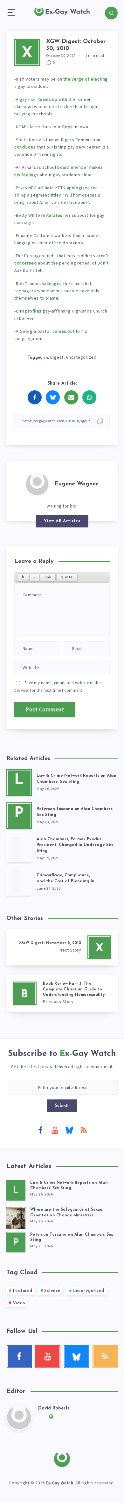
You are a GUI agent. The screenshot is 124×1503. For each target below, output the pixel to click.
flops (67, 127)
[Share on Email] (71, 397)
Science (52, 1290)
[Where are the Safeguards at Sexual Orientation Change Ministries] (15, 1217)
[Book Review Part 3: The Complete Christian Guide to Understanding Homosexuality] (62, 993)
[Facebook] (40, 1130)
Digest (57, 357)
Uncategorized (81, 357)
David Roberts (54, 1408)
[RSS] (84, 1130)
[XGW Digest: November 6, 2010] (62, 947)
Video (19, 1303)
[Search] (111, 13)
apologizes (78, 188)
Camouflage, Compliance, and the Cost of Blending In (65, 878)
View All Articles (62, 521)
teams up (48, 99)
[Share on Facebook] (35, 397)
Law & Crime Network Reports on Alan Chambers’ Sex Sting (76, 779)
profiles (33, 311)
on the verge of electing (82, 79)
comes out (63, 331)
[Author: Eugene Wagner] (37, 483)
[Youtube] (55, 1130)
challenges (50, 283)
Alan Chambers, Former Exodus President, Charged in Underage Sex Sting (75, 845)
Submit (62, 1106)
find (76, 235)
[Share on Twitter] (53, 397)
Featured (22, 1290)
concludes (25, 147)
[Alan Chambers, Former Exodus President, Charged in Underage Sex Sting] (19, 849)
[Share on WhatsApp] (89, 397)
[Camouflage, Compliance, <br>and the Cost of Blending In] (19, 882)
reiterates (52, 215)
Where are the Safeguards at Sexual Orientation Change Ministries (67, 1212)
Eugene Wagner (76, 484)
